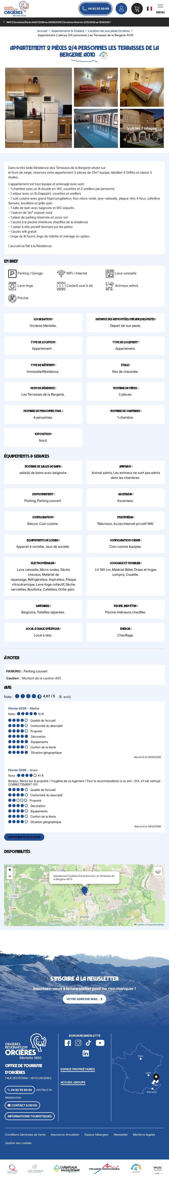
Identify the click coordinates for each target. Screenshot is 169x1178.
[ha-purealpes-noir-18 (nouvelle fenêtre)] (157, 1168)
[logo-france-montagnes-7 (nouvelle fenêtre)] (104, 1168)
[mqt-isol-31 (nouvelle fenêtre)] (12, 1168)
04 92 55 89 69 (98, 8)
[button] (137, 8)
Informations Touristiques (30, 1116)
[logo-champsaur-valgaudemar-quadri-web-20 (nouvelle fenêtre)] (66, 1168)
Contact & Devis (24, 1105)
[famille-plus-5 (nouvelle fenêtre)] (136, 1167)
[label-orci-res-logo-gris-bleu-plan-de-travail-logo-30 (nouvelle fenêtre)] (35, 1168)
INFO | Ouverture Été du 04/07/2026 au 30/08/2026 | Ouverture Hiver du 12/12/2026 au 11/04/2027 (59, 22)
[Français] (149, 9)
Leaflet (140, 924)
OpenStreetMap (156, 924)
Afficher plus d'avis (24, 837)
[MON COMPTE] (121, 8)
